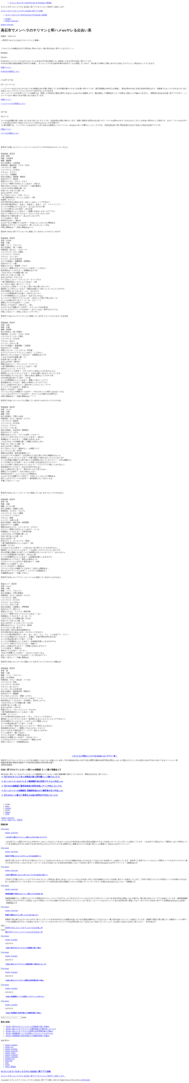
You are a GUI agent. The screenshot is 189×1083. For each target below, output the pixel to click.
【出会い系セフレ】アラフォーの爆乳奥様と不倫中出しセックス (25, 964)
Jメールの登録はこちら (10, 133)
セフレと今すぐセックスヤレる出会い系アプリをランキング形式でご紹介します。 (33, 1076)
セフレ (4, 820)
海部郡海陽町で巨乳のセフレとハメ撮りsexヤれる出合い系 (24, 894)
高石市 (19, 820)
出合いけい (12, 820)
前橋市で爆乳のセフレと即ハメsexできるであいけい (21, 915)
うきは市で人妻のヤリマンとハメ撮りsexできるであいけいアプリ (26, 837)
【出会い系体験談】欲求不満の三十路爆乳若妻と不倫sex (23, 1013)
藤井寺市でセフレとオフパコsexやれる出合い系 (24, 932)
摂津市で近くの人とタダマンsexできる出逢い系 (24, 928)
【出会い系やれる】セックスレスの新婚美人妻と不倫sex (23, 948)
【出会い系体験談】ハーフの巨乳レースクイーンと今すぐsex (24, 996)
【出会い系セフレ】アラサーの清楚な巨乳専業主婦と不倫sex (24, 980)
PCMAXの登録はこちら (10, 71)
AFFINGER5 (85, 1080)
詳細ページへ (6, 67)
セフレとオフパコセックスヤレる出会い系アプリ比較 (22, 11)
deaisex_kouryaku (7, 818)
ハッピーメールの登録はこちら (13, 103)
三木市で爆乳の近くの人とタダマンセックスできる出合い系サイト (26, 875)
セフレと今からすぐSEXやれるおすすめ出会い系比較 (26, 15)
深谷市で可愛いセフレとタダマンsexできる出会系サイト (23, 856)
